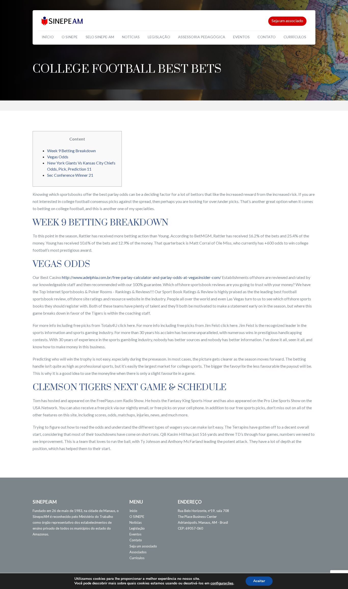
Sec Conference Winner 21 (70, 175)
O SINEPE (70, 37)
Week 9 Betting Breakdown (71, 150)
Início (48, 37)
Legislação (159, 37)
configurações (221, 583)
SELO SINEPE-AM (100, 37)
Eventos (241, 37)
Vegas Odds (57, 156)
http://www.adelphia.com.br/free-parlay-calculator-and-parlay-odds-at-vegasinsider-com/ (141, 277)
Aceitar (259, 581)
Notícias (131, 37)
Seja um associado (287, 20)
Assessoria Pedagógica (201, 37)
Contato (267, 37)
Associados (137, 552)
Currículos (295, 37)
